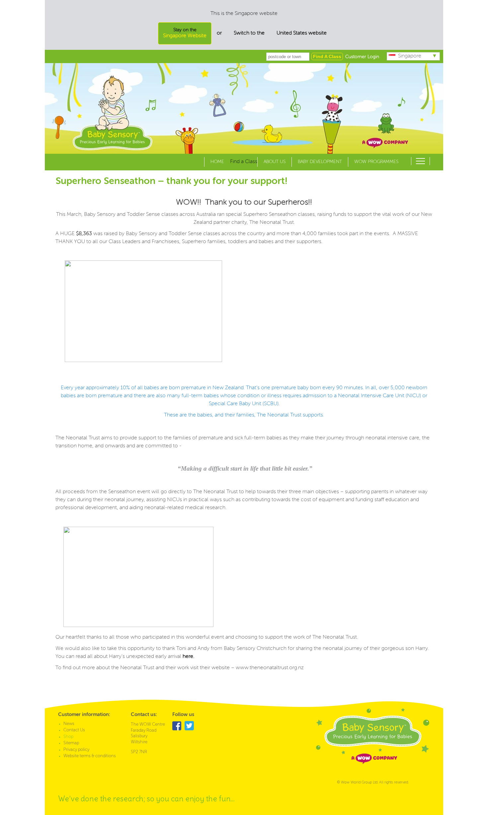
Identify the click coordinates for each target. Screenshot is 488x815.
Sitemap (71, 743)
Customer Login (362, 56)
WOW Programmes (376, 161)
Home (217, 161)
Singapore (409, 56)
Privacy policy (76, 750)
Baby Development (320, 161)
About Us (274, 161)
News (68, 724)
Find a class (327, 56)
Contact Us (74, 730)
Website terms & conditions (89, 756)
